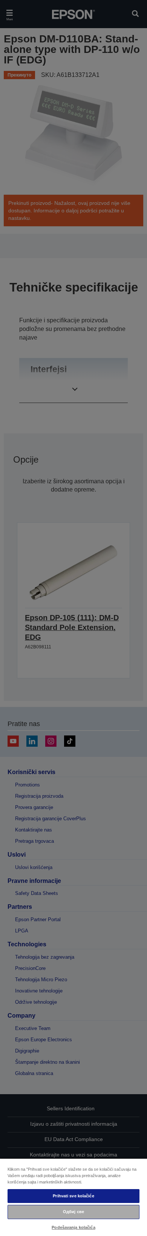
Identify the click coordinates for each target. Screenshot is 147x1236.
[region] (73, 1197)
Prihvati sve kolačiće (73, 1196)
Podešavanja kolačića (73, 1227)
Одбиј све (73, 1211)
